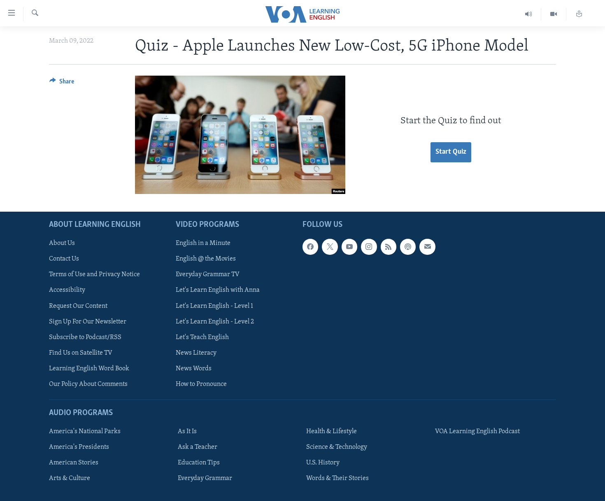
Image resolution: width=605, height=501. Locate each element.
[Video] (553, 14)
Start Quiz (450, 152)
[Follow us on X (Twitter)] (329, 246)
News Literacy (196, 353)
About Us (62, 243)
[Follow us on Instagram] (369, 246)
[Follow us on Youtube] (349, 246)
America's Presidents (79, 447)
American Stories (73, 462)
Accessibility (67, 290)
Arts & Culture (69, 478)
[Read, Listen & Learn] (579, 14)
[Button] (61, 83)
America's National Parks (85, 431)
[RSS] (388, 246)
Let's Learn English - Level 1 (214, 305)
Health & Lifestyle (331, 431)
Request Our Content (78, 305)
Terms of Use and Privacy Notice (94, 274)
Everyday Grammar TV (208, 274)
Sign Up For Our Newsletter (87, 322)
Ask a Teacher (197, 447)
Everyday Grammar (205, 478)
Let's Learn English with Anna (218, 290)
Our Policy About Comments (88, 384)
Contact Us (64, 259)
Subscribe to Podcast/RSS (85, 337)
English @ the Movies (206, 259)
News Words (194, 368)
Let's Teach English (202, 337)
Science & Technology (336, 447)
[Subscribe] (427, 246)
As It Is (187, 431)
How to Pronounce (201, 384)
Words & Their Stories (337, 478)
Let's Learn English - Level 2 (215, 322)
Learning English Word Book (89, 368)
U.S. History (323, 462)
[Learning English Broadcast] (528, 14)
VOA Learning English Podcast (477, 431)
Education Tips (199, 462)
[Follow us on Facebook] (310, 246)
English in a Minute (203, 243)
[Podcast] (408, 246)
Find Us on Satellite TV (80, 353)
